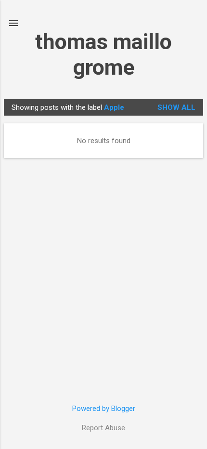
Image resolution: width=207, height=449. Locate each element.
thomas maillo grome (103, 54)
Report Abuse (103, 427)
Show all (176, 107)
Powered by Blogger (103, 408)
